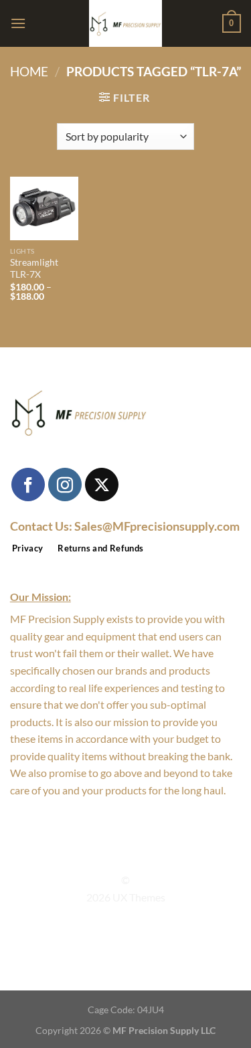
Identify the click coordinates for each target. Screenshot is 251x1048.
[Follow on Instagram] (65, 484)
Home (29, 71)
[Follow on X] (101, 484)
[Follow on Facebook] (28, 484)
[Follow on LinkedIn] (150, 856)
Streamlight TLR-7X (34, 268)
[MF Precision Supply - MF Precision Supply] (125, 23)
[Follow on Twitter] (134, 856)
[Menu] (18, 23)
